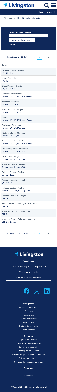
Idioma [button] (40, 12)
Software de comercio (28, 358)
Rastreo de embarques (28, 307)
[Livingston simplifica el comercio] (17, 5)
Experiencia (28, 315)
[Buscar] (46, 5)
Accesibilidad (28, 261)
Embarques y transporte (28, 351)
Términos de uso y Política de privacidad (28, 266)
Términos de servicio (28, 272)
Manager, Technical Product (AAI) (16, 211)
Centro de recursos (28, 318)
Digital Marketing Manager (13, 133)
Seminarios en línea (28, 372)
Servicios (29, 311)
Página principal (11, 18)
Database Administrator (12, 94)
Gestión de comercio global (29, 343)
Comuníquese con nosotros (28, 278)
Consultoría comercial (28, 347)
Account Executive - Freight (14, 180)
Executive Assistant (10, 102)
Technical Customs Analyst (13, 141)
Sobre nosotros (28, 330)
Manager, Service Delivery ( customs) (18, 219)
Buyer (4, 117)
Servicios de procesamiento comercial (28, 354)
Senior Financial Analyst (12, 109)
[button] (53, 5)
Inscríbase (28, 375)
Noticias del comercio (28, 326)
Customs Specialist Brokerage (15, 149)
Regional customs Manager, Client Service (20, 203)
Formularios (28, 322)
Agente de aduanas (28, 340)
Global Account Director (12, 86)
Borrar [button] (12, 44)
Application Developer (11, 125)
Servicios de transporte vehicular (28, 362)
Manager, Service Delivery (13, 164)
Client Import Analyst (11, 156)
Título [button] (4, 65)
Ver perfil (51, 12)
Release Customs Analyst (13, 70)
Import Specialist (9, 78)
